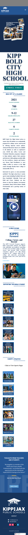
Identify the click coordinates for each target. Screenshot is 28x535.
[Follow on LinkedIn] (18, 525)
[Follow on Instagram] (10, 525)
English (18, 533)
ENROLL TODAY (14, 88)
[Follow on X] (15, 525)
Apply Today (14, 486)
